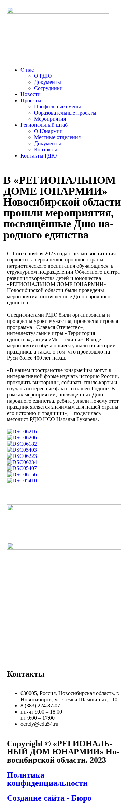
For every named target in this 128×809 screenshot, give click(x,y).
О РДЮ (43, 76)
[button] (70, 70)
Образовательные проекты (65, 113)
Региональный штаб (44, 125)
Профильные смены (57, 106)
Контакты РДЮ (38, 156)
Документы (47, 82)
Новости (30, 94)
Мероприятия (50, 119)
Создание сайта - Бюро (49, 798)
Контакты (45, 149)
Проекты (30, 100)
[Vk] (15, 653)
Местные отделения (57, 137)
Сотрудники (48, 88)
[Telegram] (33, 653)
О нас (27, 70)
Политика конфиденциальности (47, 779)
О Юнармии (48, 131)
